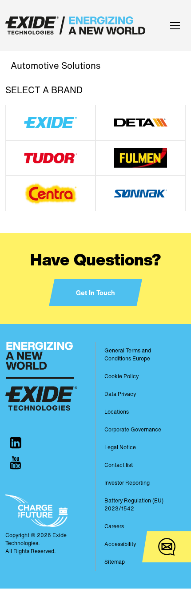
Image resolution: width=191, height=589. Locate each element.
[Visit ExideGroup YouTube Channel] (15, 463)
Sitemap (114, 561)
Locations (116, 411)
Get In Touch (95, 292)
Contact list (118, 465)
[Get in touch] (166, 547)
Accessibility (120, 544)
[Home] (77, 25)
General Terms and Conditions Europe (127, 354)
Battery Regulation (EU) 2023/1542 (133, 504)
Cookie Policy (121, 376)
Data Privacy (120, 394)
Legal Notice (120, 447)
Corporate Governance (132, 429)
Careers (114, 526)
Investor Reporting (127, 482)
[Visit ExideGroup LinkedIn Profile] (15, 443)
